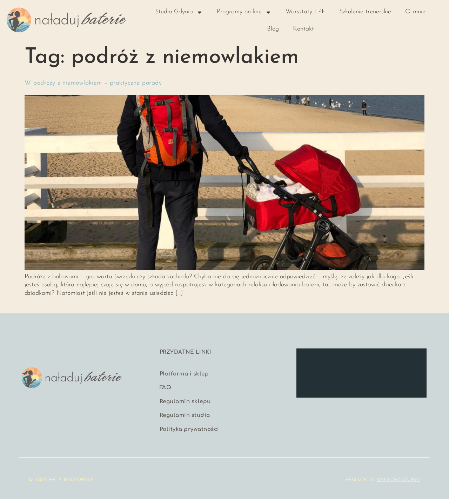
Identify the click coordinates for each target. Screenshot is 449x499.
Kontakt (303, 29)
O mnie (415, 12)
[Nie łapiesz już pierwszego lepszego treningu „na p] (345, 381)
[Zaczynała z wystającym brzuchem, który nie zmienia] (311, 381)
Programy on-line (239, 12)
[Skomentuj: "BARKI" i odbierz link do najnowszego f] (378, 381)
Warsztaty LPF (305, 12)
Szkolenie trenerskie (365, 12)
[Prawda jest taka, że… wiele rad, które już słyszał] (378, 361)
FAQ (166, 388)
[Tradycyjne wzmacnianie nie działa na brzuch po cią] (412, 361)
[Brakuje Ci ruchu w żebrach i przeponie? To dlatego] (311, 361)
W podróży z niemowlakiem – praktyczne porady (93, 83)
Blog (273, 29)
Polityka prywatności (189, 429)
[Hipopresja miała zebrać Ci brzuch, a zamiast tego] (345, 361)
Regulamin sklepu (185, 402)
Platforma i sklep (184, 374)
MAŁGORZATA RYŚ (398, 479)
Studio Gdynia (174, 12)
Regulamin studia (185, 415)
